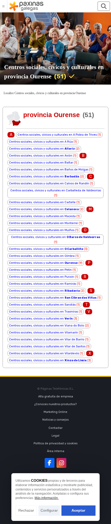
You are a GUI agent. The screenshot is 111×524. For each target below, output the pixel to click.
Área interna (55, 451)
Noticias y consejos (55, 419)
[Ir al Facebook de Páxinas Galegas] (49, 463)
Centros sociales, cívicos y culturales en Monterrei (43, 223)
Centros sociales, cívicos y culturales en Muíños (41, 230)
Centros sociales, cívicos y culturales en (42, 148)
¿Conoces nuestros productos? (55, 404)
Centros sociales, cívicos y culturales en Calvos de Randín (49, 183)
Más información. (47, 498)
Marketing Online (55, 412)
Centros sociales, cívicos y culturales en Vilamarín (43, 332)
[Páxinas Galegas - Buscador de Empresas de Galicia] (26, 6)
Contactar (55, 428)
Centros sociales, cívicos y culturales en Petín (40, 270)
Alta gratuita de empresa (55, 396)
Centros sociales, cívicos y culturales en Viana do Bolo (46, 325)
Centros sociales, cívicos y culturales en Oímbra (42, 256)
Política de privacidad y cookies (55, 443)
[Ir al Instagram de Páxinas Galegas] (61, 463)
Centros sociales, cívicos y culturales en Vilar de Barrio (46, 339)
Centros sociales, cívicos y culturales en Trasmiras (43, 311)
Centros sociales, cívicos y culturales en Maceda (42, 216)
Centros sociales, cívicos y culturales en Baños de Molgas (48, 169)
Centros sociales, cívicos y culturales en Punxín (41, 277)
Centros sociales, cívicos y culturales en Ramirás (42, 283)
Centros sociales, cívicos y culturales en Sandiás (42, 304)
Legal (55, 435)
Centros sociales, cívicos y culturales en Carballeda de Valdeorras (55, 190)
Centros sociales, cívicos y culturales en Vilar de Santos (47, 346)
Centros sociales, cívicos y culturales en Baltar (41, 162)
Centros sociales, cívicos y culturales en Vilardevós (44, 353)
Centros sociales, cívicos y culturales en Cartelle (42, 202)
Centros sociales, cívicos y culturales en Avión (40, 155)
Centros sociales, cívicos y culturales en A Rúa (41, 141)
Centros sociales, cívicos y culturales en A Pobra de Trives (57, 134)
